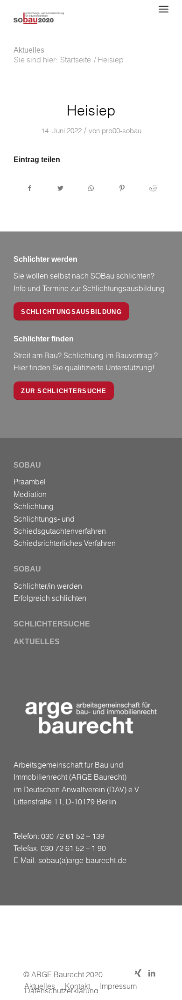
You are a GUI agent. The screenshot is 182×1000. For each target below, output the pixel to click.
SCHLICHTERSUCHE (52, 624)
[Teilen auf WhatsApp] (91, 188)
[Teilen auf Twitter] (60, 188)
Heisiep (91, 110)
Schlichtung (34, 506)
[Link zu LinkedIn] (152, 973)
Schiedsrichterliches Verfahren (65, 543)
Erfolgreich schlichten (50, 598)
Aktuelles (29, 50)
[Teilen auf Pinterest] (122, 188)
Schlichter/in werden (48, 586)
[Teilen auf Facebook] (29, 188)
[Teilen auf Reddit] (153, 188)
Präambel (30, 481)
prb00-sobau (121, 130)
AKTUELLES (37, 642)
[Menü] (163, 9)
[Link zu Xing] (138, 973)
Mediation (30, 494)
